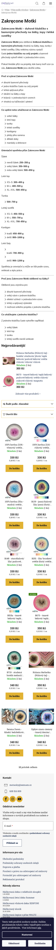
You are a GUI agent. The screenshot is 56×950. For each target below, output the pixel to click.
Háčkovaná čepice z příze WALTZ (19, 915)
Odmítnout (13, 943)
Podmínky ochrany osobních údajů (21, 862)
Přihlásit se (12, 842)
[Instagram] (13, 799)
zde (39, 927)
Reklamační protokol (13, 879)
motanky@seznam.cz (21, 785)
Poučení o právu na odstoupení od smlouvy (25, 871)
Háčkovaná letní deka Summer (19, 897)
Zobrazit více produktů (27, 393)
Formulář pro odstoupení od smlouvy (22, 875)
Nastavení (27, 934)
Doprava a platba (11, 867)
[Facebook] (6, 799)
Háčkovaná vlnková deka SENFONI (21, 903)
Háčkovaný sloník (12, 909)
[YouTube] (19, 799)
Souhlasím (40, 943)
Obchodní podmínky (13, 858)
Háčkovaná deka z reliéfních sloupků (22, 892)
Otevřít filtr (11, 414)
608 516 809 (15, 791)
